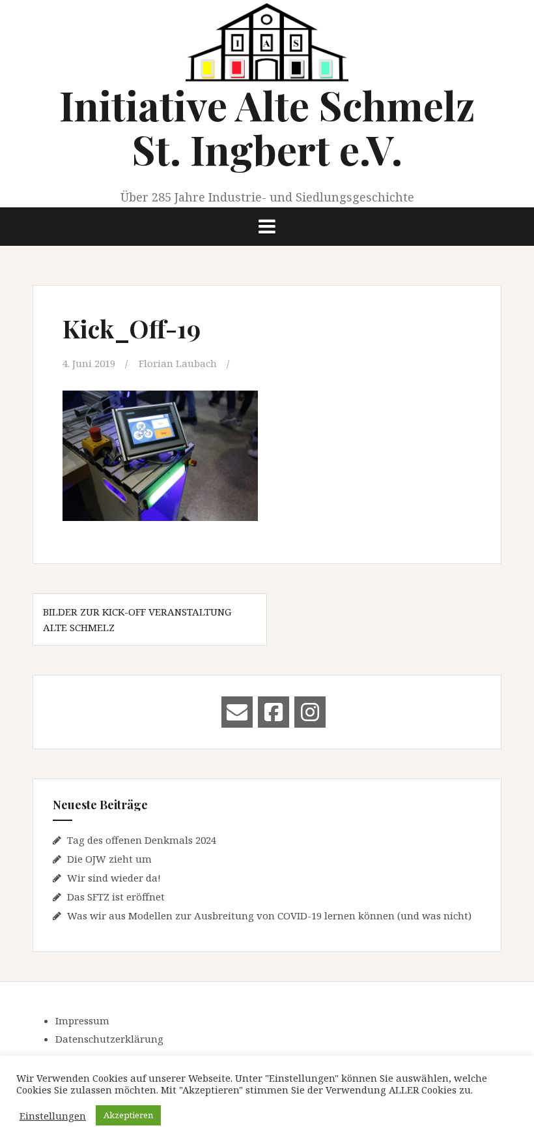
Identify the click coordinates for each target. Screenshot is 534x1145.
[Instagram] (310, 712)
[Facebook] (273, 712)
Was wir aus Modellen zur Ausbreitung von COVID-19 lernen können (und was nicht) (269, 915)
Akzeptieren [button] (128, 1115)
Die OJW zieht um (109, 858)
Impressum (82, 1020)
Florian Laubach (178, 363)
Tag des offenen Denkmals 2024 (141, 839)
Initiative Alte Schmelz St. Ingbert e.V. (267, 127)
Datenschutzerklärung (109, 1038)
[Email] (237, 712)
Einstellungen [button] (53, 1116)
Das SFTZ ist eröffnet (116, 896)
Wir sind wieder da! (114, 877)
